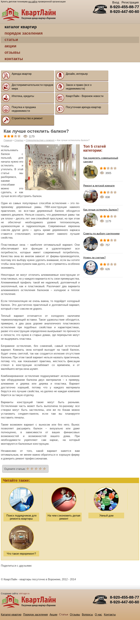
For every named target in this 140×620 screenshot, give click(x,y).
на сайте (32, 1)
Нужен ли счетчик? (94, 257)
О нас (98, 614)
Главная (8, 140)
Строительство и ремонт (40, 140)
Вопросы (87, 614)
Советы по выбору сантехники (101, 233)
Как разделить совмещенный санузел (100, 159)
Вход (115, 2)
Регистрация (130, 2)
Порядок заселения (24, 33)
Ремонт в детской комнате (99, 185)
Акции (10, 46)
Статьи (11, 39)
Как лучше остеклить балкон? (100, 209)
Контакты (14, 58)
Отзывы (12, 52)
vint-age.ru (24, 593)
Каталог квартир (21, 27)
